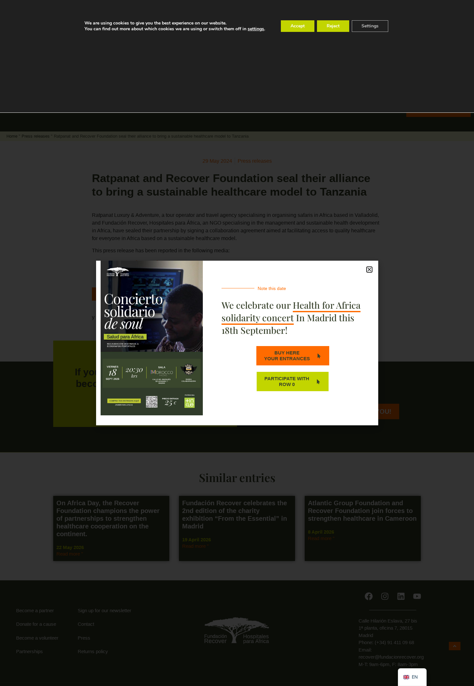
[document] (237, 343)
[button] (369, 269)
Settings (370, 26)
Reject (333, 26)
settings (256, 29)
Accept (298, 26)
